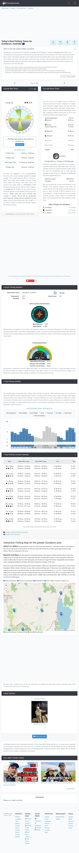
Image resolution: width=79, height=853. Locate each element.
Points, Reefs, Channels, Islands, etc (57, 580)
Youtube (38, 827)
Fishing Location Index (47, 830)
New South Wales (21, 8)
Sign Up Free (19, 144)
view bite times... (20, 63)
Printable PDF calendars (12, 534)
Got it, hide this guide (69, 76)
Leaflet (58, 630)
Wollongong (42, 52)
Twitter (38, 830)
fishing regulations (56, 570)
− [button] (6, 588)
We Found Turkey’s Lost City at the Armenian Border (57, 782)
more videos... (71, 788)
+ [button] (6, 585)
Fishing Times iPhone (28, 828)
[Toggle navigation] (74, 3)
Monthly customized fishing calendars (16, 532)
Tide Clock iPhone (27, 841)
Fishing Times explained (47, 819)
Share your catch (40, 736)
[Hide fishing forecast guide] (75, 49)
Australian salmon (39, 698)
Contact (70, 817)
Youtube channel (13, 746)
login (9, 800)
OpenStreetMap (65, 630)
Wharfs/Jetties (39, 580)
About (70, 819)
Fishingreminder (12, 3)
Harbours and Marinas (26, 580)
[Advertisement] (39, 23)
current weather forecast (22, 191)
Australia (12, 8)
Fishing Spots (5, 8)
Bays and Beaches (10, 580)
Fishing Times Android (28, 821)
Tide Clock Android (27, 834)
